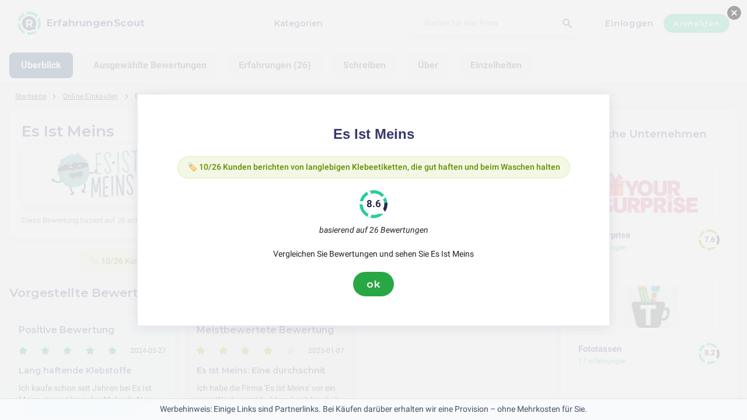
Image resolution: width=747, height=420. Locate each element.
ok (373, 284)
